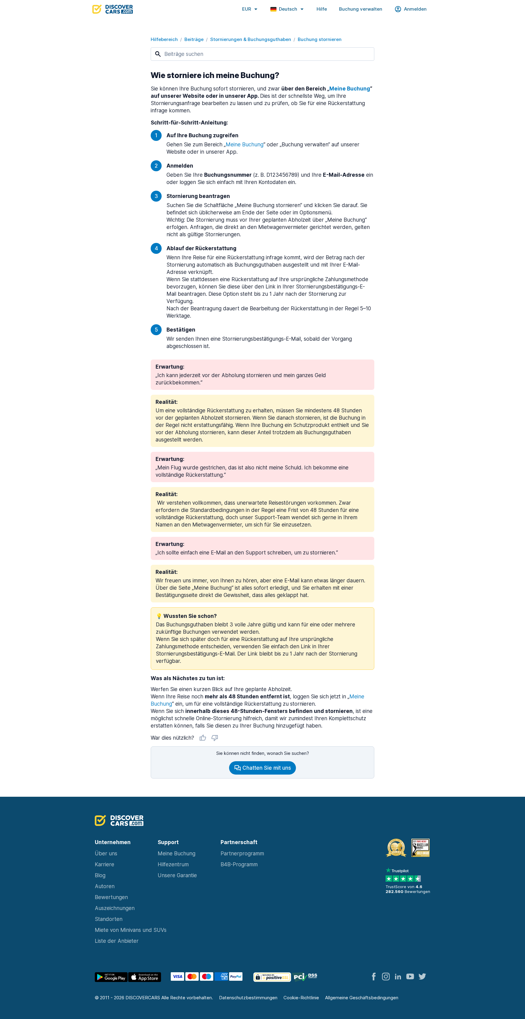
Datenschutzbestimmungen (248, 997)
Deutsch (288, 9)
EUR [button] (246, 9)
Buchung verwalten (360, 9)
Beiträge (194, 39)
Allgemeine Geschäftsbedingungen (361, 997)
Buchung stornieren (319, 39)
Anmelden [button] (415, 9)
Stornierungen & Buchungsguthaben (250, 39)
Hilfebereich (164, 39)
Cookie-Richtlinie (301, 997)
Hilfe (322, 9)
